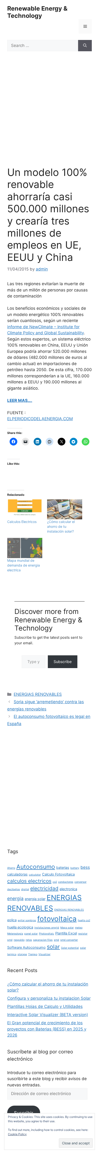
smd (56, 939)
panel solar (31, 933)
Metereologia (15, 933)
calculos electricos (29, 881)
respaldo (19, 939)
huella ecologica (20, 927)
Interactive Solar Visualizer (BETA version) (47, 1014)
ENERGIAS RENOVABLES (38, 694)
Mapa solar (67, 927)
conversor (80, 881)
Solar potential (70, 947)
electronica (68, 889)
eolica (12, 920)
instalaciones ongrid (46, 927)
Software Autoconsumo (26, 947)
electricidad (44, 888)
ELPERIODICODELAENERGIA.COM (40, 418)
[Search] (85, 46)
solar (53, 946)
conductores (65, 881)
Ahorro (11, 868)
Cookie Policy (17, 1134)
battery (74, 868)
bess (85, 867)
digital (25, 889)
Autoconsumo (35, 866)
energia (15, 898)
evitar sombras (27, 920)
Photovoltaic (46, 933)
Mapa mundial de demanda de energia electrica (23, 565)
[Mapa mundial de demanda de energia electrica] (24, 548)
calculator (35, 874)
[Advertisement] (49, 114)
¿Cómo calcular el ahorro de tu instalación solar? (61, 526)
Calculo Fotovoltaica (58, 874)
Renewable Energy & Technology (37, 12)
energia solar (35, 899)
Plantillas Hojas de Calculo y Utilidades (45, 1006)
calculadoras (17, 874)
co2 (55, 881)
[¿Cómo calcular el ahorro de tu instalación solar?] (64, 509)
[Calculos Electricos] (24, 509)
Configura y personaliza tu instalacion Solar (49, 998)
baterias (62, 867)
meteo (78, 927)
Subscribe (63, 661)
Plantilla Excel (66, 933)
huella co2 (84, 920)
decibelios (13, 889)
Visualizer (44, 954)
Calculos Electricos (22, 522)
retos (29, 939)
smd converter (69, 939)
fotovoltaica (57, 919)
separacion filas (43, 939)
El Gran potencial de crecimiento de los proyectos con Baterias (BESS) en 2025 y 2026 (46, 1029)
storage (22, 954)
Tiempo (32, 954)
